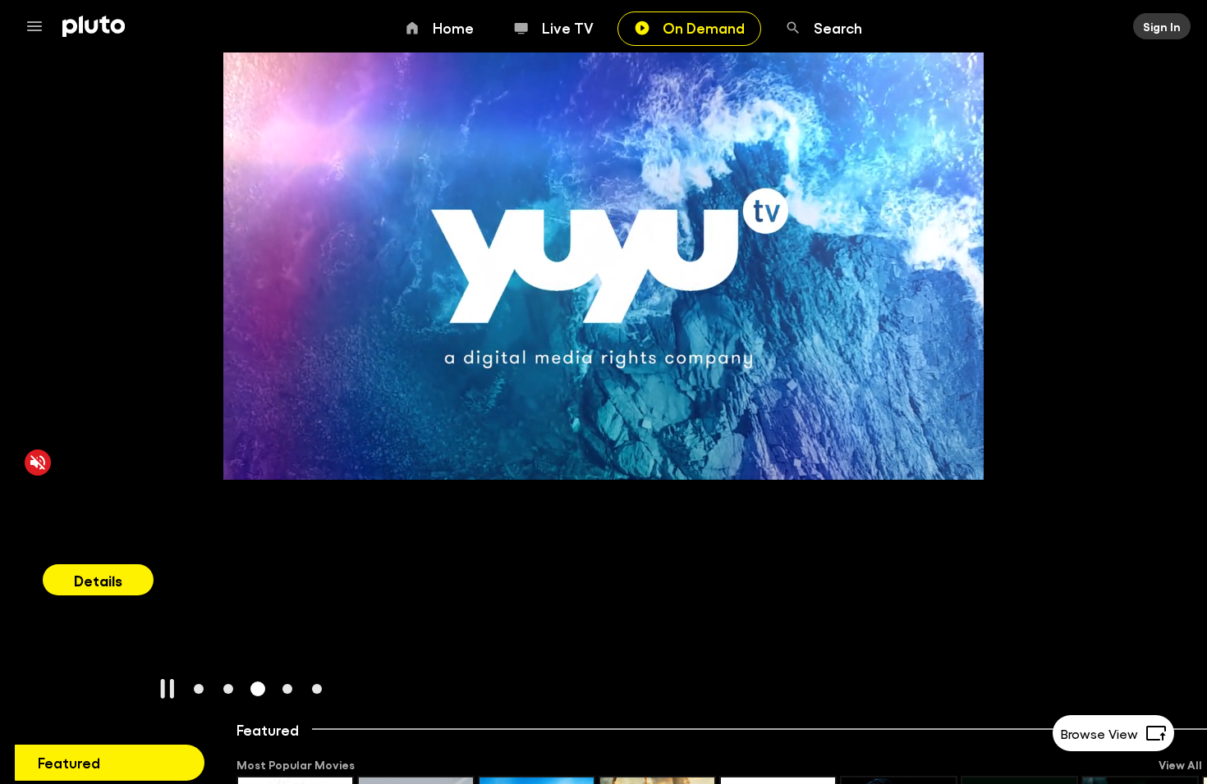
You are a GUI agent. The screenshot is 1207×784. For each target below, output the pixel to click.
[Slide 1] (198, 688)
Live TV (568, 27)
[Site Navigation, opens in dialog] (39, 26)
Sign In (1162, 26)
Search (838, 27)
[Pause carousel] (167, 689)
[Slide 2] (228, 688)
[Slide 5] (316, 688)
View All (1180, 764)
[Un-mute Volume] (38, 462)
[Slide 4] (287, 688)
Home (453, 27)
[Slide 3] (257, 688)
